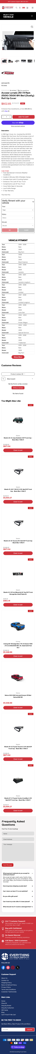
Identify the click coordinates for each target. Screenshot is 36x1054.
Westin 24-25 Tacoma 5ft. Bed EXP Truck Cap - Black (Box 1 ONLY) (18, 541)
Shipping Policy (6, 983)
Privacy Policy (6, 987)
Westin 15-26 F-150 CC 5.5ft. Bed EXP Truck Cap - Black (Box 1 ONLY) (18, 490)
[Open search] (3, 379)
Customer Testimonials (9, 992)
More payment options (18, 126)
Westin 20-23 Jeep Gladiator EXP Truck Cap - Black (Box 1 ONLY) (18, 439)
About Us (4, 978)
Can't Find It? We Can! (8, 1014)
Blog (2, 1012)
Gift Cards (4, 1010)
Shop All (4, 1003)
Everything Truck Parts (20, 1051)
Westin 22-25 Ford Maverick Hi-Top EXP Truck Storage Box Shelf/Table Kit (18, 593)
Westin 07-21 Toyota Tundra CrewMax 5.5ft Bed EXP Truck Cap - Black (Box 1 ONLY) (18, 799)
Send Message (7, 865)
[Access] (7, 73)
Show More (18, 357)
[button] (24, 7)
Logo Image (5, 171)
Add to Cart (19, 450)
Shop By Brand (6, 1005)
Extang (18, 641)
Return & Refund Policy (9, 985)
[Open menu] (33, 8)
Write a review (18, 388)
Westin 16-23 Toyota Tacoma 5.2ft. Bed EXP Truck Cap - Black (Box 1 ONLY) (18, 747)
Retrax (18, 693)
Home (3, 1001)
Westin (18, 435)
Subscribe (29, 1029)
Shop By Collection (7, 1008)
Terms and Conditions (8, 989)
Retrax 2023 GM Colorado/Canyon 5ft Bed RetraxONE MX (18, 696)
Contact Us (5, 980)
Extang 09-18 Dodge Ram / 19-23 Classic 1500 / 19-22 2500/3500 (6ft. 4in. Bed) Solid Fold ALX (18, 645)
